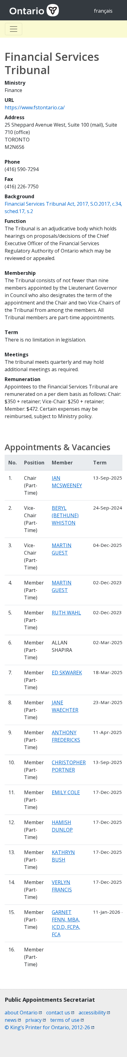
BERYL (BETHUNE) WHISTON (65, 515)
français (103, 10)
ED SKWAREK (67, 672)
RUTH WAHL (66, 612)
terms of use (67, 1020)
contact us (60, 1012)
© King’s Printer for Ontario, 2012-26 (49, 1027)
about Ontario (23, 1012)
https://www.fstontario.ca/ (35, 107)
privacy (35, 1020)
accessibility (94, 1012)
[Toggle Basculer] (13, 29)
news (13, 1020)
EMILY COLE (66, 792)
